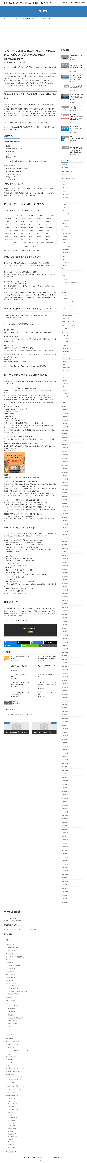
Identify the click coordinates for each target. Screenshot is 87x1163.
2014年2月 (65, 850)
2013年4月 (65, 884)
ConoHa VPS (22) (13, 994)
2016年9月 (65, 753)
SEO (63, 181)
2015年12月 (65, 784)
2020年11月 (65, 579)
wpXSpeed (66, 380)
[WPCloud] (66, 239)
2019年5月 (65, 642)
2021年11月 (65, 538)
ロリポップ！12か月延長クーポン (47, 674)
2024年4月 (65, 454)
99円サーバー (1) (13, 1044)
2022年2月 (65, 527)
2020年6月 (65, 597)
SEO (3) (8, 960)
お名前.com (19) (11, 974)
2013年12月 (65, 857)
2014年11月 (65, 826)
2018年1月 (65, 697)
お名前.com (65, 197)
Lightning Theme (43, 1160)
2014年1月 (65, 853)
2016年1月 (65, 780)
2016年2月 (65, 777)
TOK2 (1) (11, 1047)
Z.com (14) (9, 1003)
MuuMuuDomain (67, 188)
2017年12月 (65, 701)
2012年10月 (65, 902)
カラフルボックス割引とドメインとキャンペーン (76, 128)
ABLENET (66, 335)
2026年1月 (65, 413)
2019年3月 (65, 649)
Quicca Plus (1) (10, 1062)
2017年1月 (65, 739)
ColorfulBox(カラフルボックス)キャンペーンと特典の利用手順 (76, 77)
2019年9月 (65, 628)
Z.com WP (66, 236)
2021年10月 (65, 541)
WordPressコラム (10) (12, 950)
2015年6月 (65, 805)
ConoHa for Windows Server (71, 217)
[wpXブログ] (66, 253)
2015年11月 (65, 787)
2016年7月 (65, 760)
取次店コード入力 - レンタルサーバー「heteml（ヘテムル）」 (22, 929)
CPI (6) (8, 1054)
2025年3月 (65, 434)
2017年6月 (65, 721)
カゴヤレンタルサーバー (68, 305)
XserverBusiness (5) (14, 1032)
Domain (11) (9, 962)
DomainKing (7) (12, 1117)
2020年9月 (65, 586)
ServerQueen (65, 226)
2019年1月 (65, 656)
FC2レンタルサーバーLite (69, 325)
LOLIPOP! (15, 701)
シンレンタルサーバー (69, 246)
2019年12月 (65, 617)
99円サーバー (67, 276)
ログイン (21, 714)
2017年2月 (65, 735)
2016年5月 (65, 767)
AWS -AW (66, 318)
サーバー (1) (9, 954)
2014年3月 (65, 846)
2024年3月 (65, 458)
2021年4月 (65, 562)
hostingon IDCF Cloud (69, 312)
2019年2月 (65, 652)
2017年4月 (65, 728)
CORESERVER (66, 207)
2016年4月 (65, 770)
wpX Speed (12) (12, 1020)
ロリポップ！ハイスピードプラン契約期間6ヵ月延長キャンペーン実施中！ (47, 684)
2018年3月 (65, 690)
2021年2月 (65, 569)
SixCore (65, 374)
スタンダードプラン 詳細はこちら (15, 593)
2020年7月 (65, 593)
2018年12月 (65, 659)
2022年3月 (65, 524)
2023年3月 (65, 486)
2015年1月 (65, 819)
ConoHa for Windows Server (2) (17, 991)
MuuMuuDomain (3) (14, 965)
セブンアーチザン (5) (12, 1041)
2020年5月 (65, 600)
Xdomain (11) (12, 1139)
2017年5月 (65, 725)
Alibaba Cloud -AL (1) (14, 1079)
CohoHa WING (67, 213)
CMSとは (64, 164)
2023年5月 (65, 482)
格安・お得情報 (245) (12, 1095)
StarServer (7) (12, 1134)
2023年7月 (65, 479)
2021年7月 (65, 551)
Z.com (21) (11, 1142)
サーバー (64, 174)
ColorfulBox (65, 289)
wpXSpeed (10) (12, 1136)
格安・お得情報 (66, 332)
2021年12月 (65, 534)
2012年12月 (65, 895)
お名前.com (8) (12, 1147)
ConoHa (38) (10, 985)
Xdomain (65, 191)
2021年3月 (65, 565)
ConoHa (64, 210)
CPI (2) (10, 1114)
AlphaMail (66, 338)
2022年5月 (65, 517)
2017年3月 (65, 732)
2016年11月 (65, 746)
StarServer (65, 269)
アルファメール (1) (11, 1092)
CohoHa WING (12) (14, 988)
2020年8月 (65, 590)
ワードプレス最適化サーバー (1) (18, 1050)
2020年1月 (65, 614)
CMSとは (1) (10, 944)
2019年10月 (65, 624)
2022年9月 (65, 503)
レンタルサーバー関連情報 (69, 178)
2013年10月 (65, 864)
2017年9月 (65, 711)
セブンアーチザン (67, 272)
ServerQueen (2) (10, 1000)
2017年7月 (65, 718)
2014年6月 (65, 836)
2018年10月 (65, 666)
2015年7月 (65, 801)
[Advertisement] (43, 32)
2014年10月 (65, 829)
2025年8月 (65, 427)
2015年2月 (65, 815)
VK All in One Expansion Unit (54, 1160)
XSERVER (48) (10, 1015)
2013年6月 (65, 878)
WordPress (34, 1160)
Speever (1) (9, 1065)
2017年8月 (65, 715)
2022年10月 (65, 499)
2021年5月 (65, 558)
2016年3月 (65, 773)
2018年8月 (65, 673)
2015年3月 (65, 812)
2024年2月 (65, 461)
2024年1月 (65, 465)
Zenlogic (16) (10, 1074)
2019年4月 (65, 645)
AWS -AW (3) (12, 1082)
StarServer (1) (10, 1038)
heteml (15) (9, 980)
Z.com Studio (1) (13, 1005)
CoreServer (66, 351)
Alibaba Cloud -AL (68, 315)
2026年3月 (65, 409)
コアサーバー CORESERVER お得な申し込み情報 (76, 138)
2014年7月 (65, 832)
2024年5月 (65, 451)
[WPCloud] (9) (12, 1011)
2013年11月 (65, 860)
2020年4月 (65, 604)
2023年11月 (65, 472)
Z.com (63, 230)
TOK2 (65, 279)
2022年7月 (65, 510)
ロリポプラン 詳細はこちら (15, 577)
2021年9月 (65, 545)
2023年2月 (65, 489)
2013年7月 (65, 874)
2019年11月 (65, 621)
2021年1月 (65, 572)
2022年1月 (65, 531)
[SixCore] (65, 265)
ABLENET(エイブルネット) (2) (15, 1086)
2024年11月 (65, 437)
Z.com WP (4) (12, 1008)
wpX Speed (66, 249)
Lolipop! (65, 364)
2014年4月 (65, 843)
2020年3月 (65, 607)
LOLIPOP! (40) (10, 977)
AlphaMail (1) (12, 1101)
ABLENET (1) (12, 1098)
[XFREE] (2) (11, 1026)
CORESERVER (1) (11, 983)
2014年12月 (65, 822)
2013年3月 (65, 888)
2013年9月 (65, 867)
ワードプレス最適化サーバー (71, 282)
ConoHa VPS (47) (13, 1106)
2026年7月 (65, 406)
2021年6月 (65, 555)
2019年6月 (65, 638)
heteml (64, 204)
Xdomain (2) (11, 968)
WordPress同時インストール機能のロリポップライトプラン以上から (20, 666)
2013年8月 (65, 871)
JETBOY (64, 292)
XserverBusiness (67, 262)
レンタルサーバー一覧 (68, 167)
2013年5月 (65, 881)
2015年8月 (65, 798)
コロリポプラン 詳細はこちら (16, 565)
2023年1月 (65, 493)
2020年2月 (65, 610)
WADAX (64, 223)
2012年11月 (65, 898)
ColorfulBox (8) (10, 1057)
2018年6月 (65, 680)
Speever (64, 298)
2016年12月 (65, 742)
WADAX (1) (9, 997)
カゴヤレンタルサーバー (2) (14, 1071)
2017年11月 (65, 704)
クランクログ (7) (11, 1151)
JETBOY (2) (9, 1059)
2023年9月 (65, 475)
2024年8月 (65, 444)
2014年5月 (65, 839)
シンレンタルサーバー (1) (16, 1018)
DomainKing (66, 194)
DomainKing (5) (12, 971)
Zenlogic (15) (12, 1144)
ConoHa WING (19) (14, 1109)
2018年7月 (65, 676)
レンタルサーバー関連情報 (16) (15, 957)
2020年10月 (65, 583)
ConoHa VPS (66, 220)
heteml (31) (11, 1120)
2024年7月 (65, 448)
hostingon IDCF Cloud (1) (15, 1076)
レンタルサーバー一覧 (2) (13, 947)
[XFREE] (65, 256)
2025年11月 (65, 420)
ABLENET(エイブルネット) (69, 321)
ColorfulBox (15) (13, 1104)
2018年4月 (65, 687)
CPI (63, 285)
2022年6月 (65, 513)
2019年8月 (65, 631)
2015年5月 (65, 808)
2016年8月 (65, 756)
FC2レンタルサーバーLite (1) (14, 1089)
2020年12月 (65, 576)
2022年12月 (65, 496)
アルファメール (66, 328)
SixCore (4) (11, 1131)
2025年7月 (65, 430)
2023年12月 (65, 468)
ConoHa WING (67, 348)
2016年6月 (65, 763)
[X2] (64, 259)
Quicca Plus (65, 295)
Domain (64, 184)
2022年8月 (65, 506)
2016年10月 (65, 749)
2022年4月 (65, 520)
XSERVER (64, 242)
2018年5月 (65, 683)
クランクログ (65, 397)
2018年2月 (65, 694)
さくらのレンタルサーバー (69, 302)
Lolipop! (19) (12, 1123)
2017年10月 (65, 708)
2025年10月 (65, 423)
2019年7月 (65, 635)
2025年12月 (65, 416)
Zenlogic (64, 308)
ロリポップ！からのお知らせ (24, 536)
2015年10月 (65, 791)
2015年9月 (65, 794)
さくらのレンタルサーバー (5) (15, 1068)
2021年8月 (65, 548)
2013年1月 (65, 891)
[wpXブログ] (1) (13, 1023)
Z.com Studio (66, 233)
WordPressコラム (67, 171)
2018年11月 (65, 662)
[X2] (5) (10, 1029)
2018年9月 (65, 669)
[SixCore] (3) (11, 1034)
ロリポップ (17, 703)
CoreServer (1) (12, 1112)
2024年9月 (65, 440)
